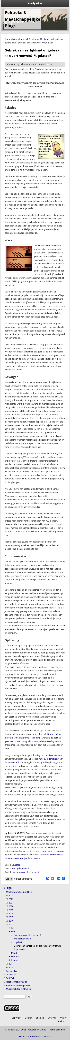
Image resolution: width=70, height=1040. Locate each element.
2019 (11, 910)
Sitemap (40, 1017)
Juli (12, 928)
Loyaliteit (16, 865)
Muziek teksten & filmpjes (18, 989)
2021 (11, 902)
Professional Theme (29, 1036)
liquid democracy (50, 759)
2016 (11, 921)
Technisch (11, 974)
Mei (48, 39)
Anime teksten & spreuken (18, 985)
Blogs (8, 888)
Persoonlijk (11, 971)
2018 (11, 913)
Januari (14, 960)
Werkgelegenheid (20, 868)
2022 (11, 899)
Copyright (16, 1017)
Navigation (35, 3)
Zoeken (28, 1017)
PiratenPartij (13, 762)
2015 (42, 39)
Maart (14, 953)
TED (25, 625)
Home (7, 39)
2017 (11, 917)
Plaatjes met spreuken (16, 982)
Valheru (11, 1029)
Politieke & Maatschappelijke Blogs (22, 19)
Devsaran (46, 1036)
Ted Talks (10, 978)
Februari (15, 956)
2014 (11, 963)
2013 (11, 967)
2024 (11, 895)
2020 (11, 906)
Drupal (43, 1029)
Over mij (52, 1017)
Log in (8, 878)
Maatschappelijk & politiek (25, 39)
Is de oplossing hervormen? (25, 872)
